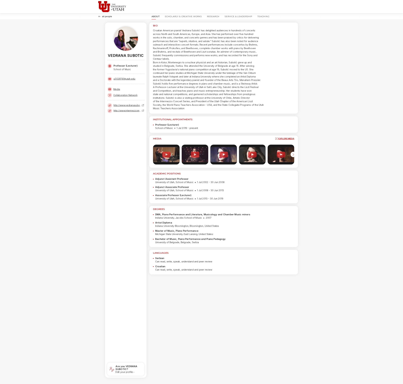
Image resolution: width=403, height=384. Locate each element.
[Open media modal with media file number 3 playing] (223, 155)
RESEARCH (213, 16)
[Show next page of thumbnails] (293, 155)
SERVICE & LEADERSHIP (238, 16)
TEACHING (263, 16)
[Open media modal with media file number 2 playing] (195, 155)
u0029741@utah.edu (124, 78)
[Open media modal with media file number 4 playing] (252, 155)
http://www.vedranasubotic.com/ (128, 105)
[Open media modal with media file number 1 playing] (166, 155)
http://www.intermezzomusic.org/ (128, 110)
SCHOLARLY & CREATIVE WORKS (183, 16)
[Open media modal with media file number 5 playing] (281, 155)
